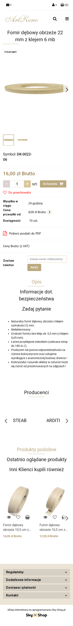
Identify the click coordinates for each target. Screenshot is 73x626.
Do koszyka (50, 183)
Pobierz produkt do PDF (25, 233)
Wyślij (34, 267)
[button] (64, 5)
